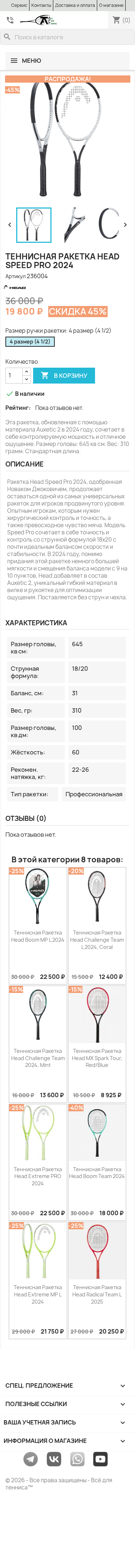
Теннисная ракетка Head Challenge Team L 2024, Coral (97, 939)
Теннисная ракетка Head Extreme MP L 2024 (38, 1294)
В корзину (64, 375)
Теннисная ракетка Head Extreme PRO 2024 (38, 1176)
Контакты (41, 5)
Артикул (15, 276)
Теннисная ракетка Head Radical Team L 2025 (97, 1294)
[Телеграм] (30, 1458)
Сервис (19, 5)
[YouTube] (100, 1458)
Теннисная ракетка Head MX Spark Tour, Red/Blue (97, 1058)
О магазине (111, 5)
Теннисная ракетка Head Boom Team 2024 (97, 1173)
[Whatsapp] (77, 1458)
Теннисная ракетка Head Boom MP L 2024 (37, 936)
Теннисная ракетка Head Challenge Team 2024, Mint (38, 1058)
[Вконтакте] (54, 1458)
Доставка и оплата (75, 5)
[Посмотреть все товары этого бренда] (26, 286)
